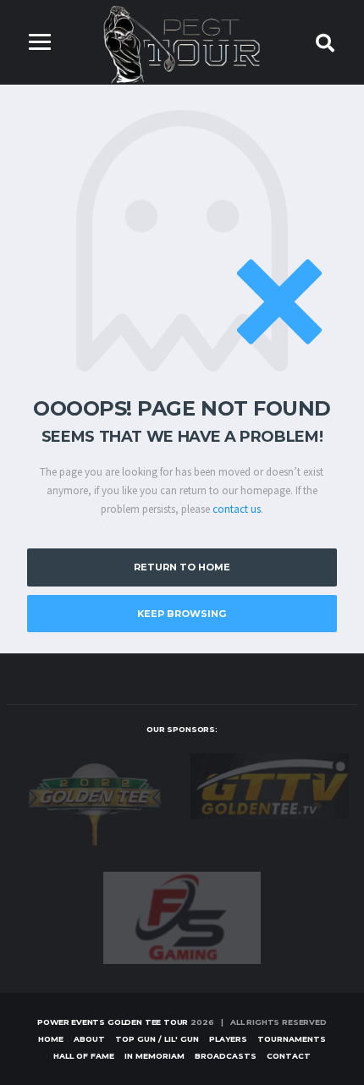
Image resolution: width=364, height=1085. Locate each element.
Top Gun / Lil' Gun (157, 1039)
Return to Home (182, 567)
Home (50, 1039)
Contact (289, 1055)
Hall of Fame (83, 1055)
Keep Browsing (181, 614)
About (89, 1039)
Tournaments (291, 1039)
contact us (236, 509)
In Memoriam (154, 1055)
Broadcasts (225, 1055)
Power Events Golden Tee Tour (112, 1022)
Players (228, 1039)
